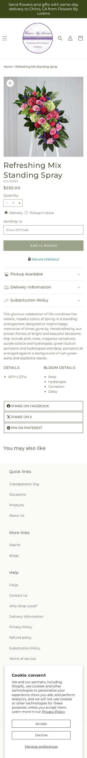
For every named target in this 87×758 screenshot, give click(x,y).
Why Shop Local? (23, 606)
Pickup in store (41, 213)
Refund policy (20, 637)
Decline (41, 735)
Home (7, 66)
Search (14, 545)
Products (16, 505)
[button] (60, 38)
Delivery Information (26, 616)
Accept (41, 724)
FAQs (13, 585)
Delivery (16, 213)
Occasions (17, 494)
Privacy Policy (53, 712)
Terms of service (22, 659)
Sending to (19, 221)
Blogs (14, 556)
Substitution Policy (24, 648)
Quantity (10, 195)
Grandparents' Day (24, 484)
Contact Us (18, 595)
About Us (16, 515)
